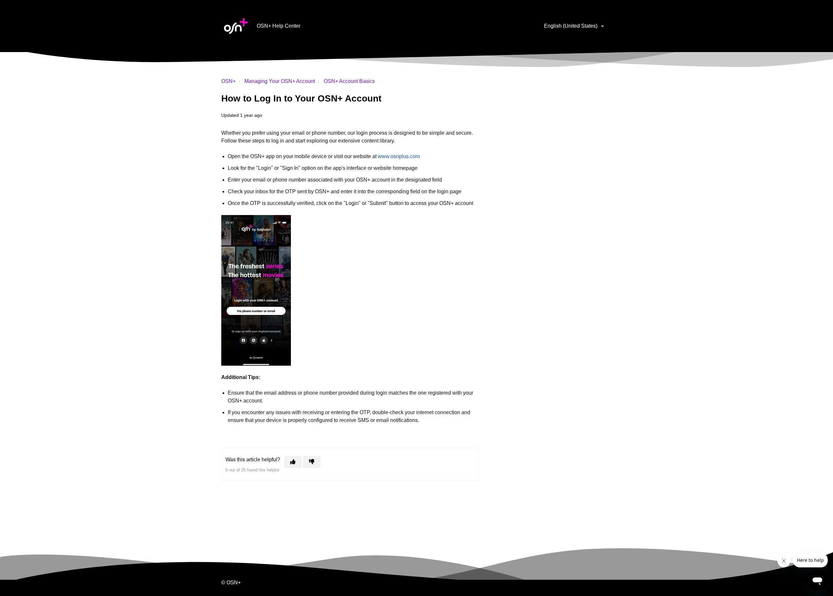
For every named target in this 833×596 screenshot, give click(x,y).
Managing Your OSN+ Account (279, 81)
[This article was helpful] (293, 462)
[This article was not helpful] (312, 462)
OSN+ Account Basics (349, 81)
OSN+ (228, 81)
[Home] (236, 26)
